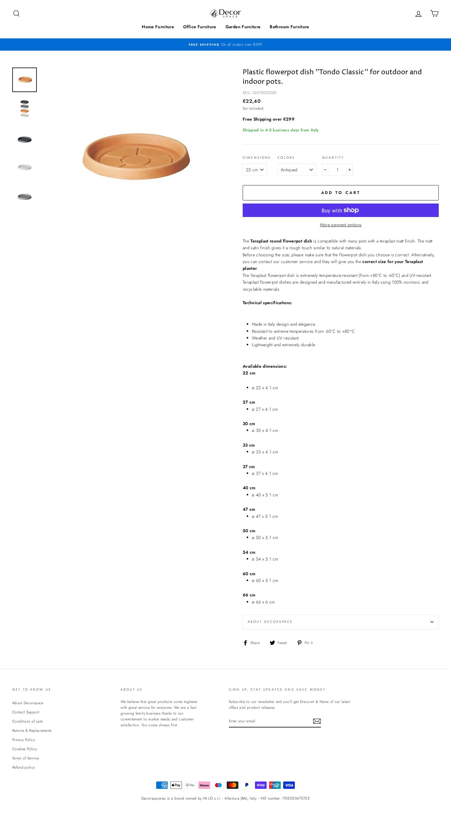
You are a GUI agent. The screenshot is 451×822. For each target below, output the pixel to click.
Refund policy (23, 767)
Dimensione (257, 157)
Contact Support (25, 712)
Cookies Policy (24, 748)
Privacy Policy (23, 739)
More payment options (341, 225)
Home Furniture (158, 27)
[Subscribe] (317, 721)
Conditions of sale (27, 721)
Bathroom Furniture (289, 27)
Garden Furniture (243, 27)
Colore (286, 157)
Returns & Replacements (32, 730)
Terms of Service (25, 758)
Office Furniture (199, 27)
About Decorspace (270, 621)
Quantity (333, 157)
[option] (225, 44)
